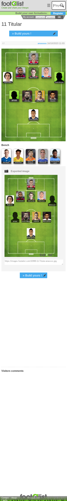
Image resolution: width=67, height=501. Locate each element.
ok (59, 17)
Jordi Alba (27, 101)
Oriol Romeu (42, 162)
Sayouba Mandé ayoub (55, 162)
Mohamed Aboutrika (52, 100)
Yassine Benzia (46, 77)
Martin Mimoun (59, 82)
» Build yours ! (21, 33)
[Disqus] (25, 417)
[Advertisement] (33, 330)
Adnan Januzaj (33, 77)
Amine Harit (18, 162)
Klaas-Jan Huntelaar (30, 162)
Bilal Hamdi (40, 101)
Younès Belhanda (33, 119)
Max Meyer (6, 162)
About (14, 498)
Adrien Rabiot (7, 82)
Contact (4, 498)
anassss (42, 43)
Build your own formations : (39, 13)
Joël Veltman (33, 63)
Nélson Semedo (20, 77)
